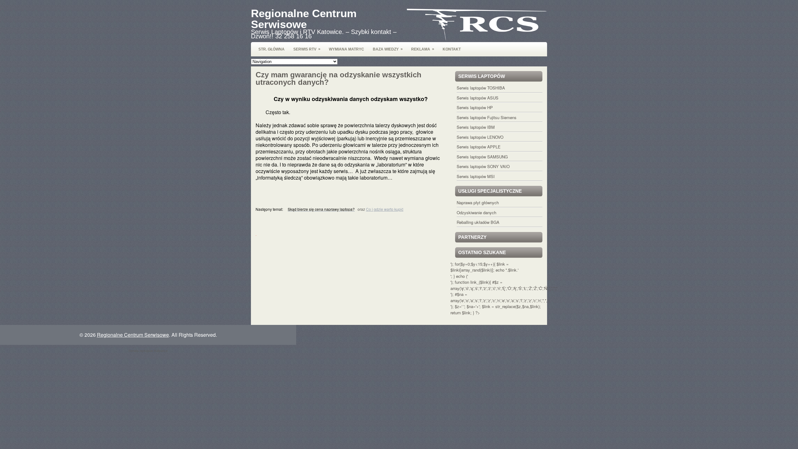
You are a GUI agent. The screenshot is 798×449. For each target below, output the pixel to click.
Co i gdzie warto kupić (384, 209)
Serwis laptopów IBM (476, 127)
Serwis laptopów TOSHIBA (481, 88)
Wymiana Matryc (346, 49)
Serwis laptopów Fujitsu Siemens (487, 117)
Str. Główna (271, 49)
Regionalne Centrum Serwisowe (304, 18)
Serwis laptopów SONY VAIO (483, 166)
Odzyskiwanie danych (476, 212)
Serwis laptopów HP (475, 107)
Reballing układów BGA (478, 222)
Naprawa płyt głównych (478, 202)
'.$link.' (512, 270)
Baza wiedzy (388, 49)
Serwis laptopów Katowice (148, 350)
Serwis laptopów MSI (476, 176)
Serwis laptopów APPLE (479, 147)
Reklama (422, 49)
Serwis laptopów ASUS (477, 98)
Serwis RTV (306, 49)
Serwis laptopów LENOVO (480, 137)
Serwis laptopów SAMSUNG (482, 157)
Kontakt (452, 49)
